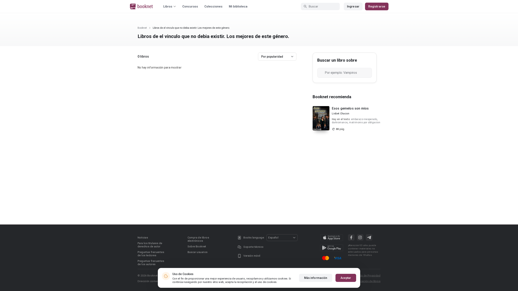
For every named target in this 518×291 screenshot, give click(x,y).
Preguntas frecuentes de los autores (151, 262)
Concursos (190, 6)
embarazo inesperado (364, 119)
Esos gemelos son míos (350, 108)
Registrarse (376, 6)
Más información (315, 277)
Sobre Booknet (197, 246)
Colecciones (213, 6)
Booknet (142, 27)
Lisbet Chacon (340, 113)
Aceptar (346, 277)
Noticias (143, 237)
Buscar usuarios (198, 252)
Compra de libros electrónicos (198, 239)
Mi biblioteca (238, 6)
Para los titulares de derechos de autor (150, 245)
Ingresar (353, 6)
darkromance (340, 122)
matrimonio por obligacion (364, 122)
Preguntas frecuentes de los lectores (151, 254)
